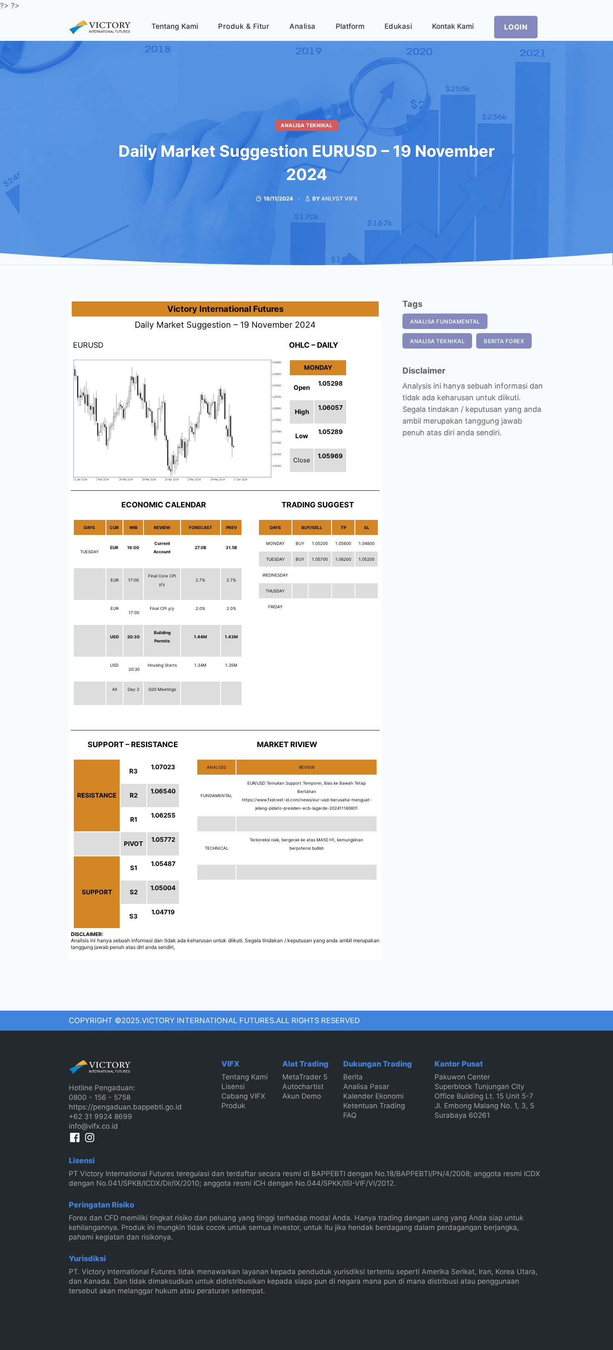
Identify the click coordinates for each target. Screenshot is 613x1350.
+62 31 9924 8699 (100, 1116)
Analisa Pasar (366, 1086)
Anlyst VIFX (339, 198)
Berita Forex (504, 341)
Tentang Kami (174, 26)
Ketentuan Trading (374, 1106)
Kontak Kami (453, 26)
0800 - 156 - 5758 (100, 1097)
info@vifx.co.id (93, 1126)
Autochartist (303, 1086)
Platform (350, 26)
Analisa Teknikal (306, 125)
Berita (353, 1077)
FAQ (350, 1115)
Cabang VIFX (243, 1096)
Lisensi (233, 1086)
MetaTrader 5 (304, 1077)
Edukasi (398, 26)
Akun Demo (301, 1096)
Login (516, 27)
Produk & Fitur (243, 26)
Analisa (302, 26)
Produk (233, 1106)
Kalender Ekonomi (373, 1096)
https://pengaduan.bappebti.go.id (125, 1107)
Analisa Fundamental (445, 321)
